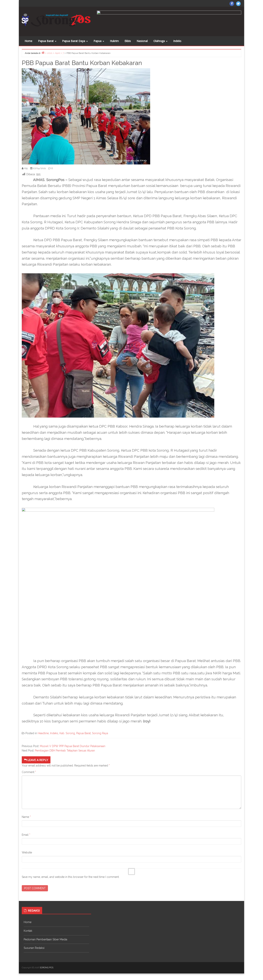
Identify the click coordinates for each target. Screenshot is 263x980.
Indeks (177, 41)
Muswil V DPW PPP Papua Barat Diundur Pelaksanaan (72, 746)
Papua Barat (46, 41)
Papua (98, 41)
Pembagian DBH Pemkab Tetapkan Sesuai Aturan (65, 750)
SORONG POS (46, 967)
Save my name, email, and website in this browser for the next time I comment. (70, 876)
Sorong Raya (100, 733)
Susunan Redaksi (34, 947)
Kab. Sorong (67, 733)
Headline (43, 733)
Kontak (28, 930)
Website (27, 852)
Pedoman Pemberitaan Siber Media (45, 939)
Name (26, 816)
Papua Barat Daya (74, 41)
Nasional (142, 41)
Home (28, 41)
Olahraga (159, 41)
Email (26, 834)
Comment (29, 772)
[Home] (42, 52)
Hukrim (114, 41)
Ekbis (128, 41)
